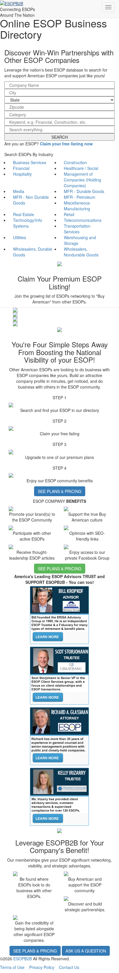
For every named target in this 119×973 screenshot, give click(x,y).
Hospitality (22, 174)
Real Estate (23, 214)
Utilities (19, 237)
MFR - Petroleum (79, 197)
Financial (21, 168)
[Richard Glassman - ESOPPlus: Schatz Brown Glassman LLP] (59, 735)
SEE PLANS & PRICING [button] (59, 491)
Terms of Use (12, 967)
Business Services (29, 162)
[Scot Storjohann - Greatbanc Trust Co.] (59, 675)
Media (18, 191)
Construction (75, 162)
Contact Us (69, 967)
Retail (69, 214)
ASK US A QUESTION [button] (86, 951)
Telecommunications (82, 220)
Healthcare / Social (81, 168)
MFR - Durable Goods (84, 191)
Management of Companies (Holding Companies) (82, 179)
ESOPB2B (22, 958)
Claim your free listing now (66, 144)
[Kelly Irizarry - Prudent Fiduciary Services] (59, 796)
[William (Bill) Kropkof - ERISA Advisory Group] (59, 614)
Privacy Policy (41, 967)
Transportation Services (77, 229)
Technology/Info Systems (27, 223)
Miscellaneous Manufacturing (77, 205)
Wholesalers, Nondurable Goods (81, 252)
